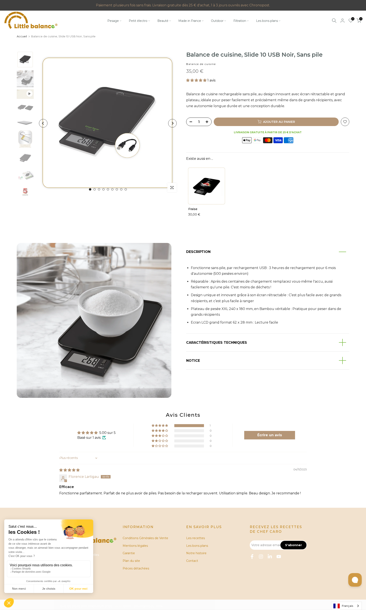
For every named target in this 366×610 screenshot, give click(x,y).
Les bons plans (267, 21)
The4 (159, 606)
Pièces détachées (136, 568)
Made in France (189, 21)
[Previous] (43, 123)
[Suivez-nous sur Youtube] (278, 556)
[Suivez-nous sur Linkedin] (270, 556)
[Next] (172, 123)
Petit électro (138, 21)
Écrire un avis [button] (269, 435)
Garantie (129, 553)
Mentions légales (135, 546)
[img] (69, 470)
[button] (196, 80)
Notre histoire (196, 553)
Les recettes (195, 538)
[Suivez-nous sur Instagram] (261, 556)
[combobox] (346, 606)
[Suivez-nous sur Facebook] (252, 556)
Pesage (113, 21)
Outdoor (217, 21)
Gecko (117, 606)
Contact (192, 561)
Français (347, 605)
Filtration (239, 21)
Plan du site (131, 561)
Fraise (192, 209)
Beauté (162, 21)
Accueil (22, 36)
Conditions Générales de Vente (145, 538)
